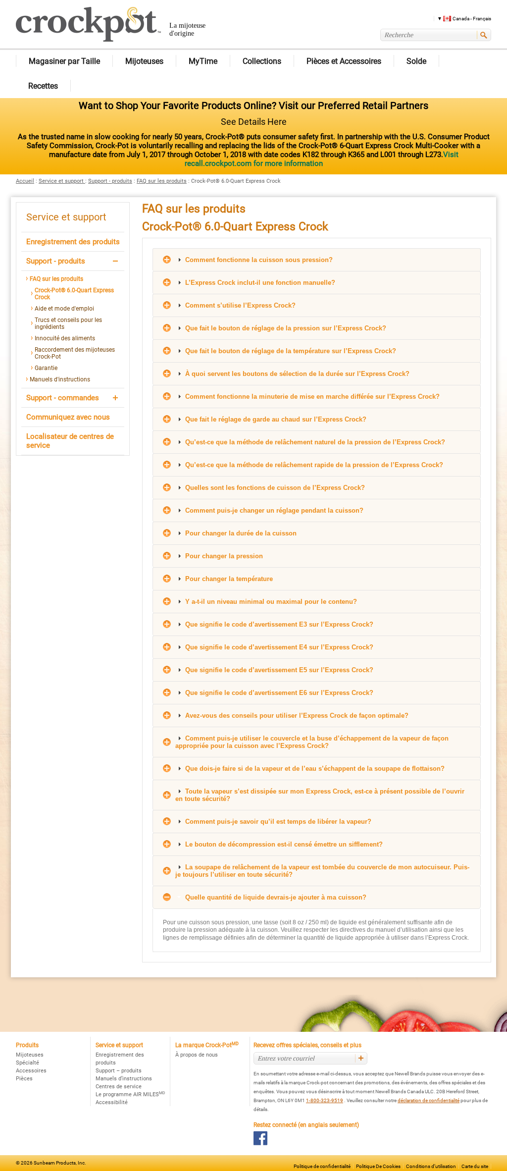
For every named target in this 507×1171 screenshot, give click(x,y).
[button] (460, 18)
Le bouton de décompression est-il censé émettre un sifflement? (283, 844)
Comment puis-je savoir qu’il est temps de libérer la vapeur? (277, 821)
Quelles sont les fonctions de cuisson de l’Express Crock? (274, 487)
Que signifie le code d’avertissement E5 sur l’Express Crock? (278, 670)
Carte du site (474, 1166)
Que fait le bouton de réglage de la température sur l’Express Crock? (289, 351)
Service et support (62, 181)
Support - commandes (62, 397)
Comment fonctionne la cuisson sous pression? (258, 260)
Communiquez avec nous (68, 417)
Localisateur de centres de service (70, 441)
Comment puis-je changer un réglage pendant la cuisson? (273, 510)
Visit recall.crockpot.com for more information (321, 159)
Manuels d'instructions (60, 379)
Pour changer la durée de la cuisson (240, 533)
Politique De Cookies (378, 1166)
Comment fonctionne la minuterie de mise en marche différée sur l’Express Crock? (311, 396)
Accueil (25, 181)
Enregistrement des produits (73, 241)
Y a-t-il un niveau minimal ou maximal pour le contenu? (270, 601)
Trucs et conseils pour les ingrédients (68, 323)
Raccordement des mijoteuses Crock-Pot (75, 353)
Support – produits (119, 1070)
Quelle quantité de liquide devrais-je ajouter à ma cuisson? (274, 897)
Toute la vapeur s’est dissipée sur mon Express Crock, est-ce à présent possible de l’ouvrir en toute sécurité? (319, 795)
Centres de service (119, 1086)
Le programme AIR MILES (130, 1094)
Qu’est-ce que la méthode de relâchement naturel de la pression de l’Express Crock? (314, 442)
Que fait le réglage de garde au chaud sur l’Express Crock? (274, 419)
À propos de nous (196, 1055)
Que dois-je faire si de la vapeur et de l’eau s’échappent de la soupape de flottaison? (314, 768)
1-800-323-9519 (324, 1100)
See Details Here (254, 121)
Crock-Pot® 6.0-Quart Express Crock (74, 294)
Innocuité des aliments (65, 338)
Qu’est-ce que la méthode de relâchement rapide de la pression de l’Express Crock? (313, 465)
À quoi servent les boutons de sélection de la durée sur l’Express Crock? (296, 373)
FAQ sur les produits (162, 181)
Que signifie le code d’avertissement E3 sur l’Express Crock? (278, 624)
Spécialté (27, 1063)
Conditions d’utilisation (431, 1166)
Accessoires (31, 1070)
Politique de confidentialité (322, 1166)
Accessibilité (112, 1102)
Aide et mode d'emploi (64, 308)
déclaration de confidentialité (428, 1100)
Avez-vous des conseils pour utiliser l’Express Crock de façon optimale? (295, 715)
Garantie (46, 368)
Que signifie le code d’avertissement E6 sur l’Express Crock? (278, 692)
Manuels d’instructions (124, 1078)
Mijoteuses (30, 1055)
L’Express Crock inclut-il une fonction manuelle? (259, 282)
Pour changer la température (228, 579)
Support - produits (110, 181)
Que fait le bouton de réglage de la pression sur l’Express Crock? (284, 328)
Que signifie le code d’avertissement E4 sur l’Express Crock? (278, 647)
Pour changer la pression (223, 556)
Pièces (24, 1078)
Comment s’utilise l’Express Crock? (239, 305)
